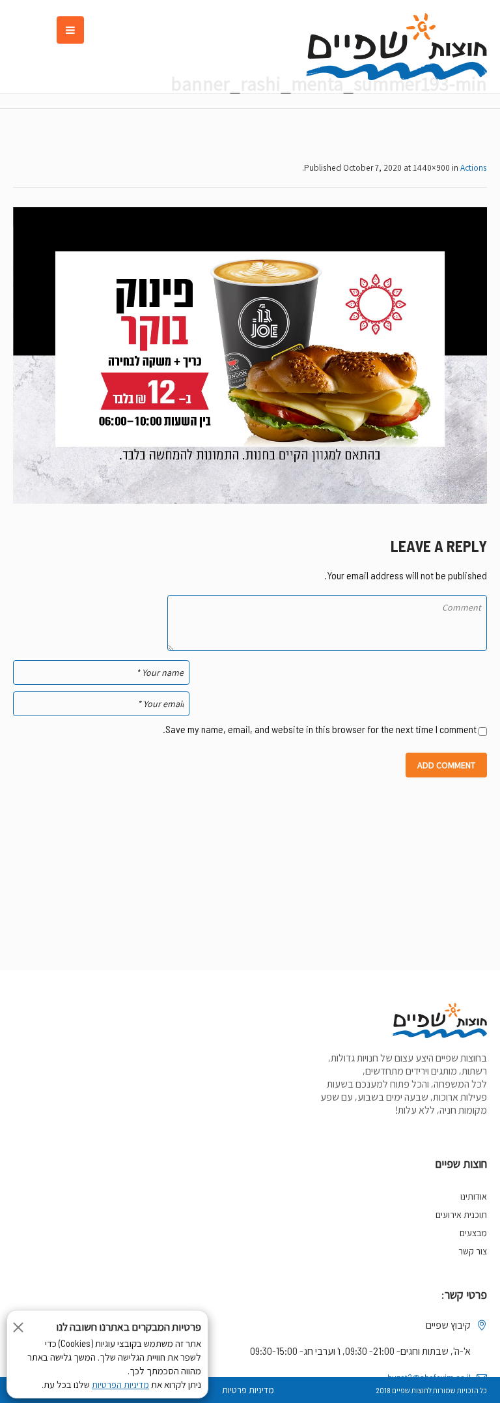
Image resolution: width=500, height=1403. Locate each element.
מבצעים (473, 1233)
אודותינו (473, 1196)
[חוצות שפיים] (396, 46)
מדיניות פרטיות (248, 1390)
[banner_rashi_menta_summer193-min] (250, 355)
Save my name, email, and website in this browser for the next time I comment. (320, 729)
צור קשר (472, 1251)
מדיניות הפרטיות (120, 1385)
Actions (473, 167)
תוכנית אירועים (461, 1215)
